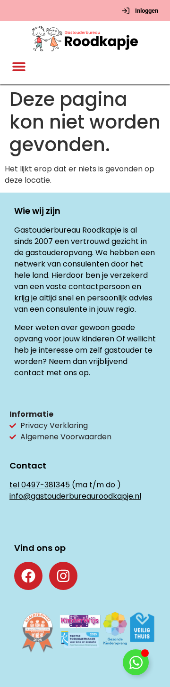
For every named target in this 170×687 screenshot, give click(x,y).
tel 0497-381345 (39, 484)
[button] (19, 66)
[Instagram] (63, 576)
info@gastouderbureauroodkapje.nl (75, 496)
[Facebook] (28, 576)
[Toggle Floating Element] (136, 662)
